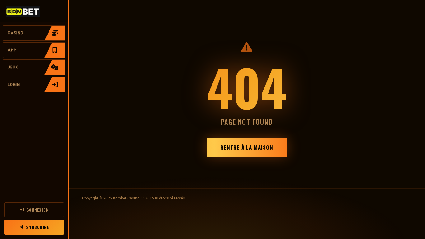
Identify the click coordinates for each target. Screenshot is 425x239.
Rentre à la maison (246, 147)
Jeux (13, 67)
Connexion (37, 210)
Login (14, 84)
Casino (16, 33)
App (12, 50)
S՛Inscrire (37, 227)
